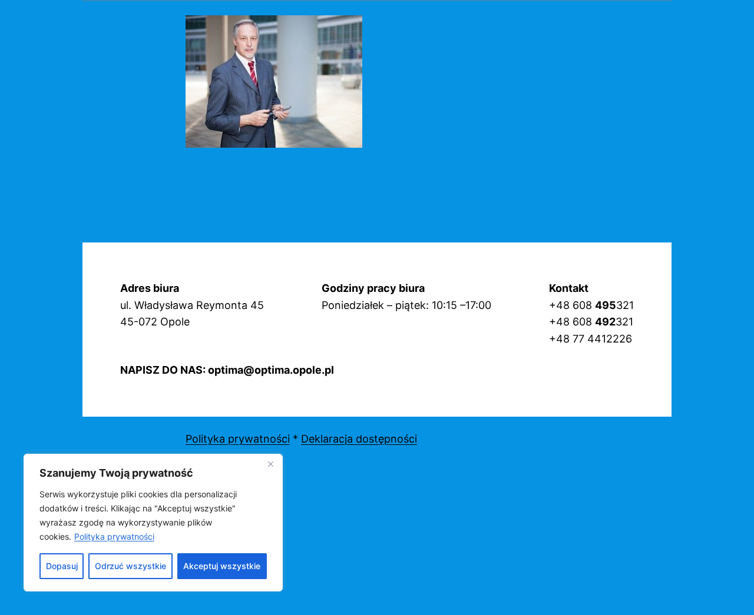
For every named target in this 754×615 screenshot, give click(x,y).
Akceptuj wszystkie (221, 566)
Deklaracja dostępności (359, 439)
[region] (153, 522)
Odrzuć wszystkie (130, 566)
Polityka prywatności (114, 536)
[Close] (270, 464)
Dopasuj (62, 566)
